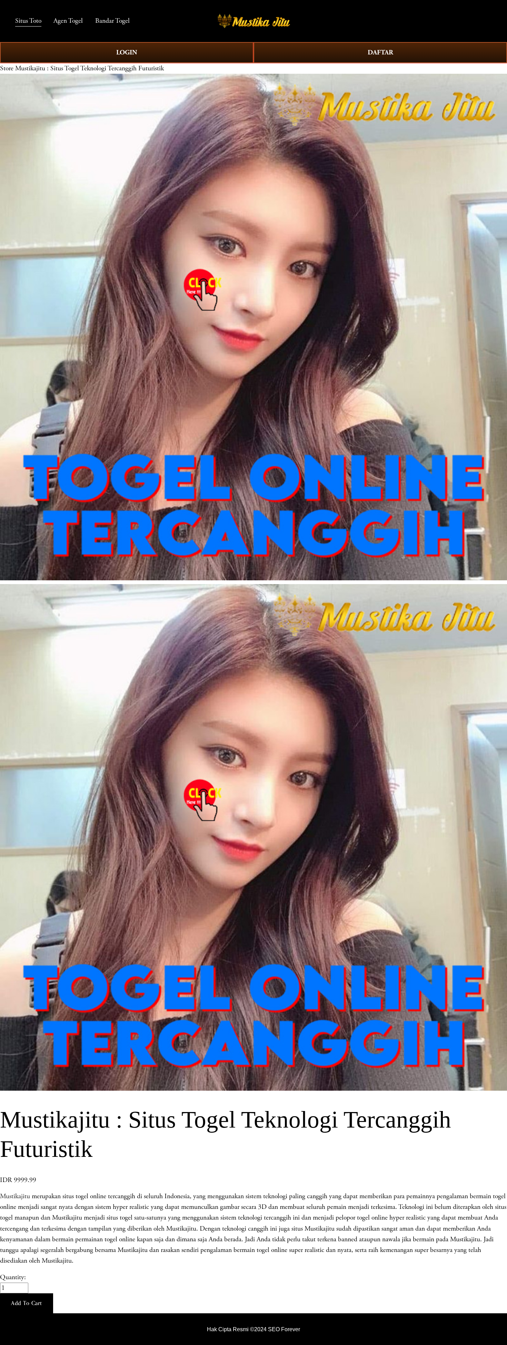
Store (6, 68)
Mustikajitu (15, 1196)
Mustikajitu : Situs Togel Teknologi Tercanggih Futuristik (89, 68)
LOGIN (126, 52)
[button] (26, 1303)
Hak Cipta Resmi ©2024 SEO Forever (253, 1329)
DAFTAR (380, 52)
